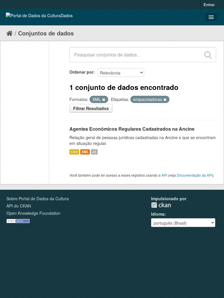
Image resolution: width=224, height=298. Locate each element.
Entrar (209, 4)
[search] (208, 54)
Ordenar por (81, 72)
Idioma (157, 214)
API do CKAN (18, 206)
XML (85, 151)
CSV (74, 151)
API (164, 175)
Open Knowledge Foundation (33, 213)
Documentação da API (194, 175)
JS (94, 151)
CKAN (161, 205)
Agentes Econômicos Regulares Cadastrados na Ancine (132, 128)
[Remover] (103, 99)
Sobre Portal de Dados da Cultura (37, 198)
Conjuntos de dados (46, 33)
